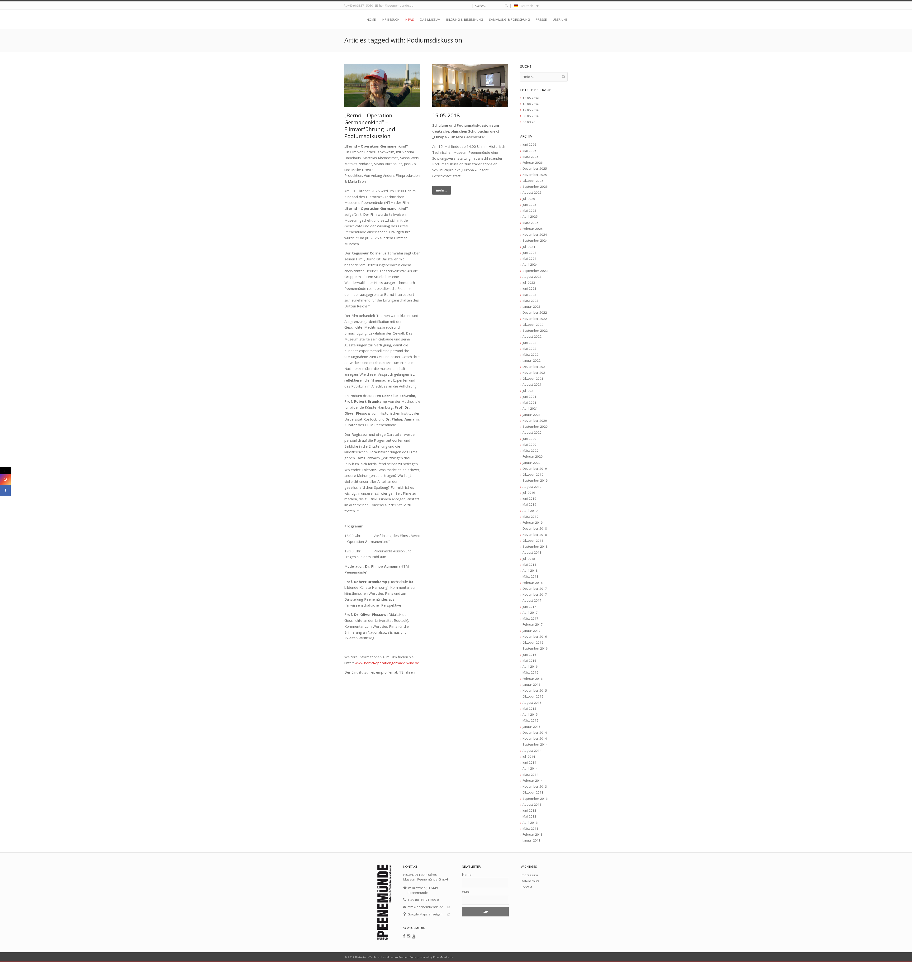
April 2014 (530, 768)
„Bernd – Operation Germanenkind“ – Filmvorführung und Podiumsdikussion (369, 126)
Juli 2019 (528, 492)
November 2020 (534, 420)
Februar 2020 (532, 456)
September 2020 (535, 426)
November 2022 (534, 318)
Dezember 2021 (534, 366)
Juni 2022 (529, 342)
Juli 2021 (528, 390)
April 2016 (530, 666)
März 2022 (530, 354)
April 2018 (530, 570)
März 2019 (530, 516)
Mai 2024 (529, 258)
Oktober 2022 (532, 324)
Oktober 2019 (532, 474)
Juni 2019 (529, 498)
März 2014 (530, 774)
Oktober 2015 (532, 696)
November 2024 (534, 234)
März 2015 (530, 720)
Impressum (529, 875)
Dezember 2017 (534, 588)
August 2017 (532, 600)
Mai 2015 (529, 708)
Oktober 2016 (532, 642)
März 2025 (530, 222)
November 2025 (534, 174)
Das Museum (430, 19)
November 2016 (534, 636)
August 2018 (532, 552)
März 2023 (530, 300)
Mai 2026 (529, 150)
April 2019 (530, 510)
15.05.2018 (446, 115)
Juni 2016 (529, 654)
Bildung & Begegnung (464, 19)
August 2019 (532, 486)
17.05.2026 (530, 110)
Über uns (560, 19)
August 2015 (532, 702)
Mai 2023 (529, 294)
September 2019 (535, 480)
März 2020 (530, 450)
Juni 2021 (529, 396)
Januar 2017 (531, 630)
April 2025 (530, 216)
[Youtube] (414, 936)
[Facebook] (404, 936)
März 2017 (530, 618)
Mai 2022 (529, 348)
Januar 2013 (531, 840)
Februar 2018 (532, 582)
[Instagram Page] (5, 479)
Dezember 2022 (534, 312)
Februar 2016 (532, 678)
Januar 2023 (531, 306)
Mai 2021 (529, 402)
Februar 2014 (532, 780)
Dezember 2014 (534, 732)
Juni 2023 (529, 288)
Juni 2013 (529, 810)
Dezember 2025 (534, 168)
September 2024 (535, 240)
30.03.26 (528, 122)
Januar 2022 (531, 360)
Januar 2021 (531, 414)
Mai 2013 (529, 816)
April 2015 (530, 714)
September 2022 (535, 330)
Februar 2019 (532, 522)
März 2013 (530, 828)
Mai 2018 (529, 564)
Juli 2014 (528, 756)
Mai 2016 (529, 660)
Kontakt (526, 887)
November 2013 (534, 786)
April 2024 (530, 264)
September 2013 (535, 798)
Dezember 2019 (534, 468)
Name (466, 874)
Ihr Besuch (390, 19)
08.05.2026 (530, 116)
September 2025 (535, 186)
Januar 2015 (531, 726)
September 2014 (535, 744)
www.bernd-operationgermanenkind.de (387, 662)
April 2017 (530, 612)
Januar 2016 (531, 684)
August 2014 (532, 750)
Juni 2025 (529, 204)
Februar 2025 (532, 228)
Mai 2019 (529, 504)
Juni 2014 (529, 762)
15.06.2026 (530, 98)
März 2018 (530, 576)
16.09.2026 (530, 104)
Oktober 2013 (532, 792)
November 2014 (534, 738)
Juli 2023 (528, 282)
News (409, 19)
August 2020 (532, 432)
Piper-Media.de (443, 957)
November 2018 (534, 534)
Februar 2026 (532, 162)
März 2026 (530, 156)
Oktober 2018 (532, 540)
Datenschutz (530, 881)
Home (371, 19)
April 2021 (530, 408)
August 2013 (532, 804)
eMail (466, 892)
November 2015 (534, 690)
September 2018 (535, 546)
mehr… (441, 190)
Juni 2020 (529, 438)
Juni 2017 (529, 606)
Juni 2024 (529, 252)
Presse (541, 19)
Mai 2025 (529, 210)
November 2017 (534, 594)
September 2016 (535, 648)
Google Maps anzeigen (425, 914)
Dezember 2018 (534, 528)
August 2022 (532, 336)
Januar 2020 (531, 462)
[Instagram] (408, 936)
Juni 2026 (529, 144)
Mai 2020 (529, 444)
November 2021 (534, 372)
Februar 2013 (532, 834)
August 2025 (532, 192)
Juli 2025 (528, 198)
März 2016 (530, 672)
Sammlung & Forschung (509, 19)
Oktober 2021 (532, 378)
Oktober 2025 (532, 180)
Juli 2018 (528, 558)
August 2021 (532, 384)
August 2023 (532, 276)
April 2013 (530, 822)
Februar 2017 (532, 624)
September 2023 (535, 270)
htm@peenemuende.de (396, 5)
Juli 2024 (528, 246)
